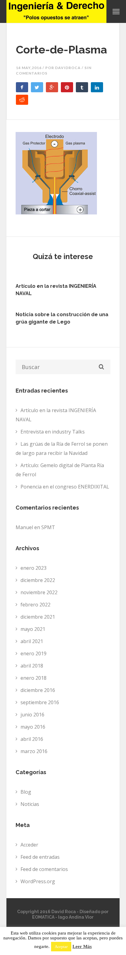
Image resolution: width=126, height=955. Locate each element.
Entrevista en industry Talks (52, 431)
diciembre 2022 (37, 580)
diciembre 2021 (37, 616)
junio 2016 (32, 714)
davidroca (68, 67)
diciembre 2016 (37, 690)
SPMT (48, 527)
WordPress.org (37, 881)
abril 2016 (31, 739)
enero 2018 (33, 678)
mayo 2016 (32, 726)
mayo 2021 (32, 629)
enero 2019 (33, 653)
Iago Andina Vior (76, 917)
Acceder (29, 844)
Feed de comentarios (44, 869)
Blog (25, 792)
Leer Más (82, 946)
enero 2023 (33, 568)
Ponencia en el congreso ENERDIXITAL (64, 486)
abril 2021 (31, 641)
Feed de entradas (40, 857)
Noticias (29, 804)
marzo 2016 (33, 751)
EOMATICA (43, 917)
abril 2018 (31, 665)
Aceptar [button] (61, 946)
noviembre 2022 (38, 592)
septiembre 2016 (39, 702)
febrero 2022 (35, 604)
